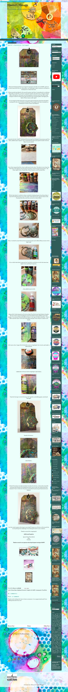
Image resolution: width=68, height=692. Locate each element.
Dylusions (57, 619)
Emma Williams (54, 125)
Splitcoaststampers (56, 475)
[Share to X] (26, 588)
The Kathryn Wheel (56, 477)
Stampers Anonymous (56, 629)
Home (9, 39)
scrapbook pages (58, 648)
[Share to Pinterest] (28, 588)
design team (57, 640)
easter (54, 643)
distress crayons (55, 641)
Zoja (52, 187)
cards (60, 637)
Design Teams (14, 39)
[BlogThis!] (25, 588)
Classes (19, 39)
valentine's (57, 652)
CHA (58, 614)
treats (54, 652)
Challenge (54, 615)
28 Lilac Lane (54, 613)
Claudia (53, 181)
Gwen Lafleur (55, 466)
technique (55, 651)
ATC (58, 613)
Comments (55, 59)
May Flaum (54, 622)
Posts (54, 57)
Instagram (53, 65)
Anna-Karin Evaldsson (55, 121)
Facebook (53, 64)
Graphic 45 (29, 590)
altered (56, 635)
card (54, 637)
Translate (59, 47)
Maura (53, 184)
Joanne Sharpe (55, 468)
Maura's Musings (17, 5)
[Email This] (24, 588)
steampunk (38, 590)
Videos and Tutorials (25, 39)
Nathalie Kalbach (55, 623)
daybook (55, 639)
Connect (31, 39)
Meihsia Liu (53, 131)
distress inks (54, 642)
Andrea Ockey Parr (55, 119)
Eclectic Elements (54, 620)
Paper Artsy (54, 624)
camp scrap (59, 636)
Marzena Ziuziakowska (55, 128)
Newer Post (11, 626)
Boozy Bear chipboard (16, 590)
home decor (54, 644)
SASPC (33, 590)
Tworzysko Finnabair (56, 481)
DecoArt (24, 590)
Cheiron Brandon (54, 124)
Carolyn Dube (55, 464)
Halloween (55, 621)
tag (60, 650)
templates (60, 651)
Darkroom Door (58, 616)
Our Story (36, 39)
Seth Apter (57, 626)
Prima (60, 624)
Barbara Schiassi (54, 122)
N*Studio (54, 470)
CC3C (53, 614)
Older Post (47, 626)
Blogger (42, 684)
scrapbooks (56, 649)
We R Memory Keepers (56, 634)
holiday (58, 643)
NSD (58, 622)
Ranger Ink (56, 625)
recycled (53, 648)
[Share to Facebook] (27, 588)
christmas (56, 638)
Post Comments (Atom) (32, 629)
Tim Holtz (44, 590)
